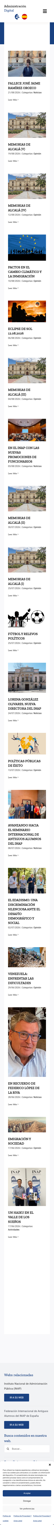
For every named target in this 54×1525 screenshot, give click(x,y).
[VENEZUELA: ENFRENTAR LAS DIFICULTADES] (27, 957)
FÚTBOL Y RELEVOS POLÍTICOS (27, 612)
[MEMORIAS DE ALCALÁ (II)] (27, 498)
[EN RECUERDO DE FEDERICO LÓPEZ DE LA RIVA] (27, 1042)
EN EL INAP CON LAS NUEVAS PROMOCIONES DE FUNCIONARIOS (27, 421)
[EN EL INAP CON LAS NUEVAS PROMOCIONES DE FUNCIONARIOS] (27, 430)
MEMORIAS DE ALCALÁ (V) (27, 120)
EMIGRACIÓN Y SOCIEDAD (27, 1119)
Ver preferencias (27, 1508)
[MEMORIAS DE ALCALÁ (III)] (27, 370)
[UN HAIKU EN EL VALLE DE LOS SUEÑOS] (27, 1187)
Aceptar (27, 1493)
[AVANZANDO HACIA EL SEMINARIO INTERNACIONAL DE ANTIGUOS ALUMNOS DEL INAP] (27, 804)
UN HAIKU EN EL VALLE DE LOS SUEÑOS (27, 1179)
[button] (49, 1464)
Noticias (38, 92)
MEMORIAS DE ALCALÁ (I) (27, 554)
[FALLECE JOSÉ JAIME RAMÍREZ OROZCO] (27, 64)
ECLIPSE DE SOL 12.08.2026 (27, 306)
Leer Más (12, 99)
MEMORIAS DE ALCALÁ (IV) (27, 181)
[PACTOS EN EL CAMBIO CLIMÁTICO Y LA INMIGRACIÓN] (27, 248)
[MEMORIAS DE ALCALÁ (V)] (27, 125)
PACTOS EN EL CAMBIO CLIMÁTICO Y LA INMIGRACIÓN (27, 240)
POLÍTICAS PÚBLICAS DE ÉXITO (27, 738)
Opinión (37, 153)
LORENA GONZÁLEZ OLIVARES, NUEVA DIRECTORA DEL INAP (27, 670)
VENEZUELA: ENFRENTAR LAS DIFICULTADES (27, 950)
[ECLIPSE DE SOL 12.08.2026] (27, 311)
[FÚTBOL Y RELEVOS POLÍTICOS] (27, 617)
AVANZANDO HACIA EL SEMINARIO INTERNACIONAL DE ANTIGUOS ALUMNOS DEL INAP (27, 793)
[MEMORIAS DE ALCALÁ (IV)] (27, 186)
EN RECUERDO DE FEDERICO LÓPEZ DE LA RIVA (27, 1035)
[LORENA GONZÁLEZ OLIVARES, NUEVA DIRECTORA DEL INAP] (27, 678)
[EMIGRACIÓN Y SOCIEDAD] (27, 1124)
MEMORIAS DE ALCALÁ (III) (27, 365)
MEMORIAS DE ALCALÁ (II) (27, 493)
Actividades (13, 1229)
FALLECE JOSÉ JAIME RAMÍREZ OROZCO (27, 58)
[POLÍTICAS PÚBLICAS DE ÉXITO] (27, 743)
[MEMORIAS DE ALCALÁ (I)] (27, 560)
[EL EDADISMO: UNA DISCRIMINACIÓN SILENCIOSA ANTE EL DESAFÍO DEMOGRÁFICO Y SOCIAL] (27, 880)
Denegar (27, 1501)
